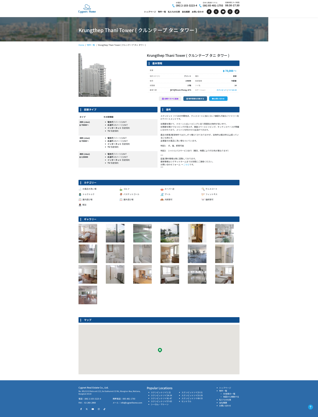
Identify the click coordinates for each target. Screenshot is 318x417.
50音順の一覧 (229, 393)
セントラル (186, 401)
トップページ (150, 11)
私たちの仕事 (174, 11)
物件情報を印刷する (196, 98)
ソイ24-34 (232, 90)
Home (81, 44)
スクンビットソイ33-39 (192, 395)
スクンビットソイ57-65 (161, 401)
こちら (186, 164)
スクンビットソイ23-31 (192, 392)
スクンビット (222, 90)
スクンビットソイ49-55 (192, 398)
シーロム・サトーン (160, 404)
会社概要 (186, 11)
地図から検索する (231, 396)
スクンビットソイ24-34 (161, 395)
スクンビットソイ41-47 (161, 398)
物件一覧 (162, 11)
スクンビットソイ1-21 (161, 392)
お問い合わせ (198, 11)
